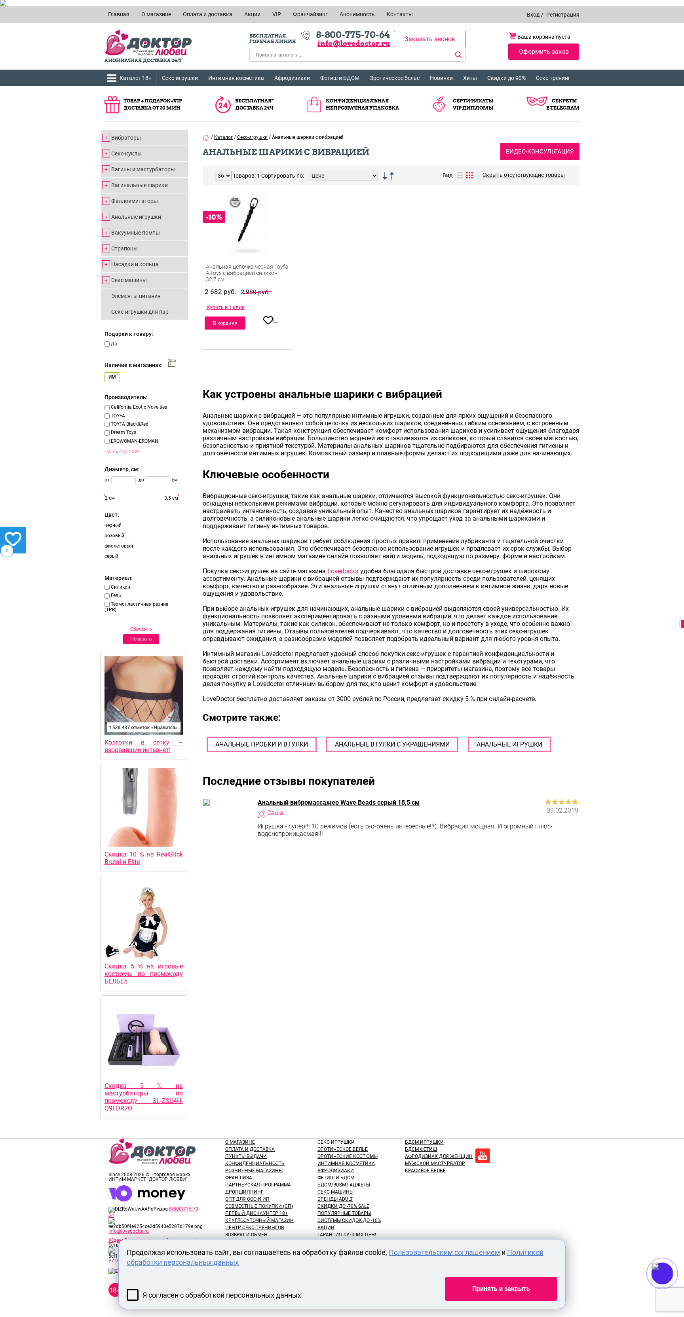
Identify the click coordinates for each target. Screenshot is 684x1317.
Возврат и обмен (246, 1234)
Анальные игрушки (136, 217)
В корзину (225, 323)
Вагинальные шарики (139, 185)
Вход (533, 14)
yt (482, 1155)
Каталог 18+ (136, 78)
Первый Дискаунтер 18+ (256, 1213)
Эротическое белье (395, 78)
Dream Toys (123, 432)
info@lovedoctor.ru (353, 43)
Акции (325, 1227)
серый (111, 556)
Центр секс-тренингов (254, 1227)
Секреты (564, 101)
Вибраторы (126, 138)
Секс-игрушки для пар (140, 312)
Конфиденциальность (255, 1163)
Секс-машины (335, 1192)
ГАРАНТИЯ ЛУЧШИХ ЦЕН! (346, 1234)
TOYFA (118, 416)
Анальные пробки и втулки (261, 744)
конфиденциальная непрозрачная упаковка (362, 104)
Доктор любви (148, 43)
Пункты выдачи (246, 1156)
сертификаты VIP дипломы (473, 104)
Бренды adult (335, 1199)
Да (114, 344)
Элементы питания (136, 296)
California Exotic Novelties (139, 407)
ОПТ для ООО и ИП (247, 1199)
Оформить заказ (544, 51)
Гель (116, 595)
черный (113, 525)
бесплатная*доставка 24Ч (254, 104)
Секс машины (129, 280)
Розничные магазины (254, 1170)
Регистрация (563, 14)
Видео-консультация (540, 151)
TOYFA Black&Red (129, 424)
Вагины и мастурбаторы (143, 169)
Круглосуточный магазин (259, 1220)
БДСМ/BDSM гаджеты (343, 1185)
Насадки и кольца (134, 264)
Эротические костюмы (347, 1156)
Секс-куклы (126, 153)
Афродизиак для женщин (439, 1156)
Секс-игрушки (180, 78)
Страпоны (124, 248)
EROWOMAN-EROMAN (134, 441)
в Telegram (563, 108)
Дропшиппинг (244, 1192)
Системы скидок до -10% (349, 1220)
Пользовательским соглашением (444, 1252)
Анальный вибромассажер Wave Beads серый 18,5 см (339, 802)
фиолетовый (118, 546)
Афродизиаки (292, 78)
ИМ (112, 377)
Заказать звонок (430, 39)
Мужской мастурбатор (435, 1163)
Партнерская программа (258, 1185)
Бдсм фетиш (421, 1149)
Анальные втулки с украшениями (392, 744)
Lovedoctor (343, 571)
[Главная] (206, 137)
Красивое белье (425, 1170)
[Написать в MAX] (673, 1289)
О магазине (240, 1142)
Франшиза (238, 1178)
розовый (114, 535)
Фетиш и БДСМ (339, 78)
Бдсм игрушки (424, 1142)
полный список (121, 451)
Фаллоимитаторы (134, 201)
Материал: (118, 578)
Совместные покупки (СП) (259, 1206)
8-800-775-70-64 (353, 34)
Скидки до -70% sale (343, 1206)
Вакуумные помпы (135, 232)
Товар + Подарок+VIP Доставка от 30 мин (153, 104)
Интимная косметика (236, 78)
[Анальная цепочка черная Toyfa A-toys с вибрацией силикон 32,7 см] (247, 237)
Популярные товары (344, 1213)
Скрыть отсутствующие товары (524, 175)
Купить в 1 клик (226, 307)
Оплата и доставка (250, 1149)
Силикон (120, 587)
